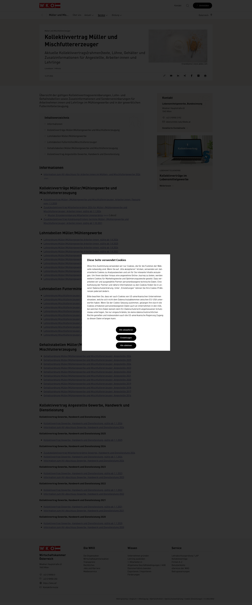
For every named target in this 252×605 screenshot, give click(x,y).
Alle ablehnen (126, 346)
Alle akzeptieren (126, 330)
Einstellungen (126, 338)
